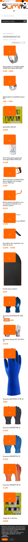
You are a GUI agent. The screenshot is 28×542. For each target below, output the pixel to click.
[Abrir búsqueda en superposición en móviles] (14, 15)
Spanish (7, 1)
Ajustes (11, 539)
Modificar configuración (4, 535)
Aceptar (4, 539)
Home (4, 33)
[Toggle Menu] (24, 21)
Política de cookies (10, 533)
